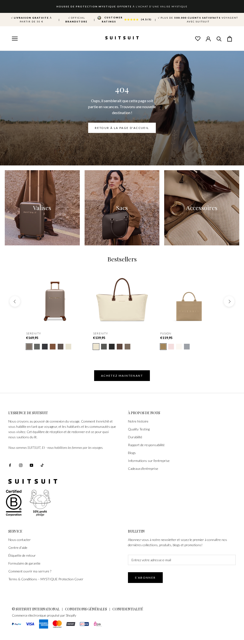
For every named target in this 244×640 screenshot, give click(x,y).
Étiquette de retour (22, 555)
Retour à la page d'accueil (122, 128)
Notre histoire (138, 421)
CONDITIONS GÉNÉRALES (86, 609)
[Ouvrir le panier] (229, 38)
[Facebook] (10, 465)
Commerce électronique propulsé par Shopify (44, 615)
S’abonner (145, 577)
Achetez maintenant (122, 375)
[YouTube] (31, 465)
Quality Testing (139, 429)
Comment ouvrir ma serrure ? (29, 571)
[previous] (15, 301)
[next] (229, 301)
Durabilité (135, 437)
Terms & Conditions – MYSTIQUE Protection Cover (45, 579)
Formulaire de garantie (24, 563)
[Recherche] (219, 38)
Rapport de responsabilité (146, 445)
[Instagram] (20, 465)
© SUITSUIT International (36, 609)
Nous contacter (19, 540)
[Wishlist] (197, 38)
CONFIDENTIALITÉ (127, 609)
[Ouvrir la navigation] (14, 39)
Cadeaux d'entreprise (143, 468)
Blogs (132, 453)
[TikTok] (42, 465)
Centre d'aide (17, 547)
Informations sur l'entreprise (149, 461)
